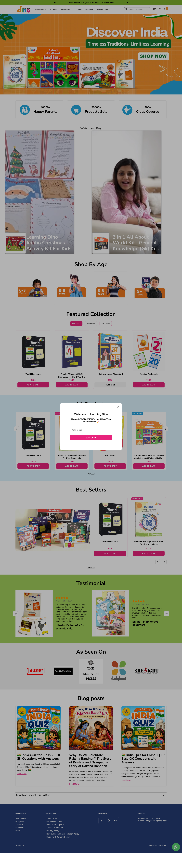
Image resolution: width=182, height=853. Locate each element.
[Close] (118, 407)
